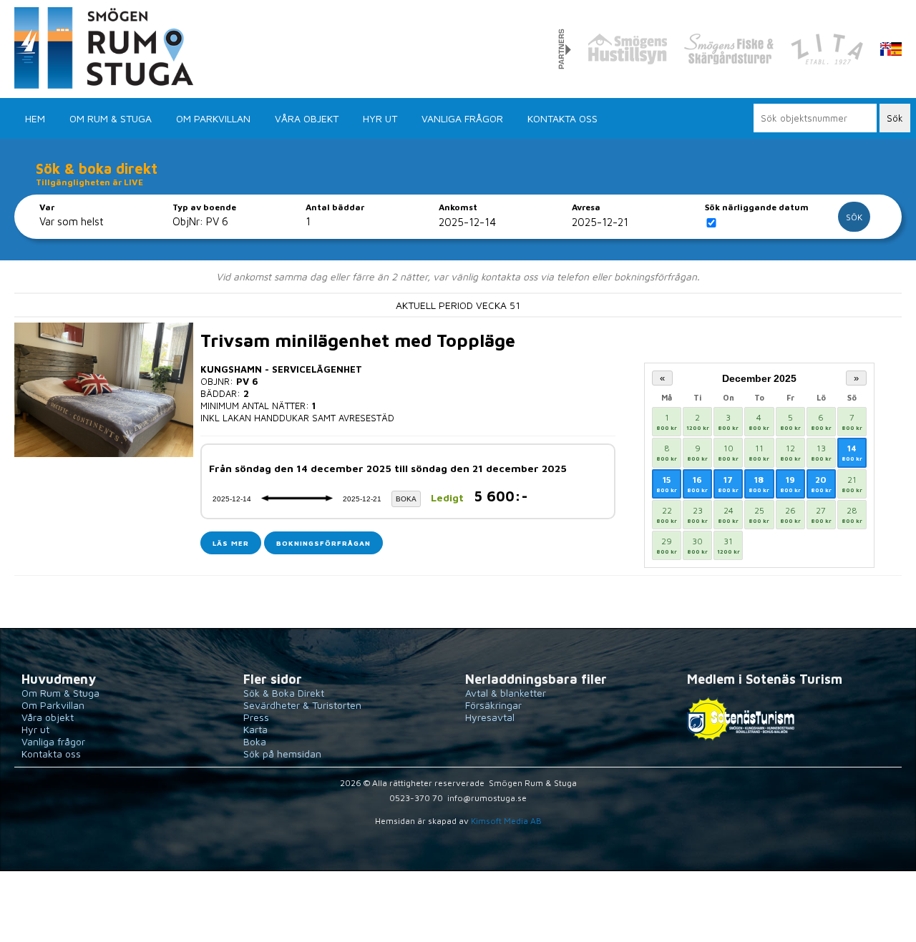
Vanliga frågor (462, 118)
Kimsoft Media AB (506, 820)
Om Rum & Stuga (110, 118)
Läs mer (231, 543)
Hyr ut (380, 118)
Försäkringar (493, 705)
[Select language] (891, 49)
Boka (254, 741)
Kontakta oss (562, 118)
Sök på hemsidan (282, 753)
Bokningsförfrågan (323, 543)
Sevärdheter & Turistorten (302, 705)
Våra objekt (306, 118)
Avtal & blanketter (505, 693)
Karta (255, 729)
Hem (35, 118)
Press (256, 717)
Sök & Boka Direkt (283, 693)
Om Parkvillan (213, 118)
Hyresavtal (490, 717)
